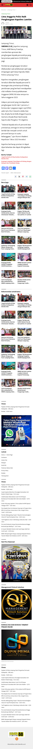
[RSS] (16, 739)
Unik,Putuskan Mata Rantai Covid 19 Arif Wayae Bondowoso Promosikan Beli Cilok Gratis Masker (13, 498)
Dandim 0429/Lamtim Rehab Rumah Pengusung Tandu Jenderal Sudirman (24, 281)
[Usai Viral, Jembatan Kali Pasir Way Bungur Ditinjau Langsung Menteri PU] (25, 223)
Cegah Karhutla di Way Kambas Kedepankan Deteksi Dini (14, 158)
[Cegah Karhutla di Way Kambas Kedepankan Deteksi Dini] (8, 188)
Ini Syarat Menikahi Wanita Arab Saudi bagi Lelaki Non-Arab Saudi (15, 530)
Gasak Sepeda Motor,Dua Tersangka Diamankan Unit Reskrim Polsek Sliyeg (15, 493)
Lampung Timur (5, 14)
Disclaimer (4, 457)
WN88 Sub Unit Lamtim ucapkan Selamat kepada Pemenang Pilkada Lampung (24, 264)
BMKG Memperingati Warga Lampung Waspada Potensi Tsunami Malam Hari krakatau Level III (15, 535)
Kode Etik (3, 465)
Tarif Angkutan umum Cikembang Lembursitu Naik (14, 520)
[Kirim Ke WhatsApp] (30, 176)
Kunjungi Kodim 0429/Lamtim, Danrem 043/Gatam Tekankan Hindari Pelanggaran (8, 213)
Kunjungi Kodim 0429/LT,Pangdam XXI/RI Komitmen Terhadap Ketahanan (7, 264)
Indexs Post (4, 460)
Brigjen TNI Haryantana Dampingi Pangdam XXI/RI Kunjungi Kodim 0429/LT (25, 247)
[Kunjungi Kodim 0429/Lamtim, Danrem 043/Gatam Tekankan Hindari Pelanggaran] (8, 206)
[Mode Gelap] (27, 4)
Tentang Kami (5, 476)
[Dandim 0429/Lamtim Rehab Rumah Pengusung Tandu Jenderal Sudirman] (25, 274)
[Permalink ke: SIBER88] (2, 23)
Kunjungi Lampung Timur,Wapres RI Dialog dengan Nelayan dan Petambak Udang (16, 162)
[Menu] (2, 4)
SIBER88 (7, 23)
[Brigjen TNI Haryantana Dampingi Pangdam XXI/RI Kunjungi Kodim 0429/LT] (25, 240)
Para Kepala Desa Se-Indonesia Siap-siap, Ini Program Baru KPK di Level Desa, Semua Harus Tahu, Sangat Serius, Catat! (16, 510)
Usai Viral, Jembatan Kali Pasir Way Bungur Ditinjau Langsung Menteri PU (24, 230)
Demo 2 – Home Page (7, 455)
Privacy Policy (4, 470)
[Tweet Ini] (19, 176)
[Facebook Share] (15, 176)
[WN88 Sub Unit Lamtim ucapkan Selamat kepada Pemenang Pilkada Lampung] (25, 257)
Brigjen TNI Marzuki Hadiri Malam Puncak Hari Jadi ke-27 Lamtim (24, 213)
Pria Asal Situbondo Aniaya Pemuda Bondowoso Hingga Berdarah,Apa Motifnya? (15, 525)
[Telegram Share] (26, 176)
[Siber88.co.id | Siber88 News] (8, 4)
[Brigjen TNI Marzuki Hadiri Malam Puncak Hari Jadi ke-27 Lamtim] (25, 206)
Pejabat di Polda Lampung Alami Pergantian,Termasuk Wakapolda (15, 408)
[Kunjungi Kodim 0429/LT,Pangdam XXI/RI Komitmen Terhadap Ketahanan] (8, 257)
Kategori (3, 463)
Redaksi (3, 411)
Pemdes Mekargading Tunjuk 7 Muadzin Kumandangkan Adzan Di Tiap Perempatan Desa (16, 516)
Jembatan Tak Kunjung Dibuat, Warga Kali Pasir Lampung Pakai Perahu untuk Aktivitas (8, 247)
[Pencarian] (31, 4)
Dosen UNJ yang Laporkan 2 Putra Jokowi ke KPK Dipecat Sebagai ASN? (15, 504)
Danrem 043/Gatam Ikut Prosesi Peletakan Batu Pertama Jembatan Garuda (8, 230)
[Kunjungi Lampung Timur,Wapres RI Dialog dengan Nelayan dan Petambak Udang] (25, 188)
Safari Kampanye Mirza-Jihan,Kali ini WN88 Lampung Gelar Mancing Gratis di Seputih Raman (7, 281)
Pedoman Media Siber (7, 468)
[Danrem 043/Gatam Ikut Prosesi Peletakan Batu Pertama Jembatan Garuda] (8, 223)
